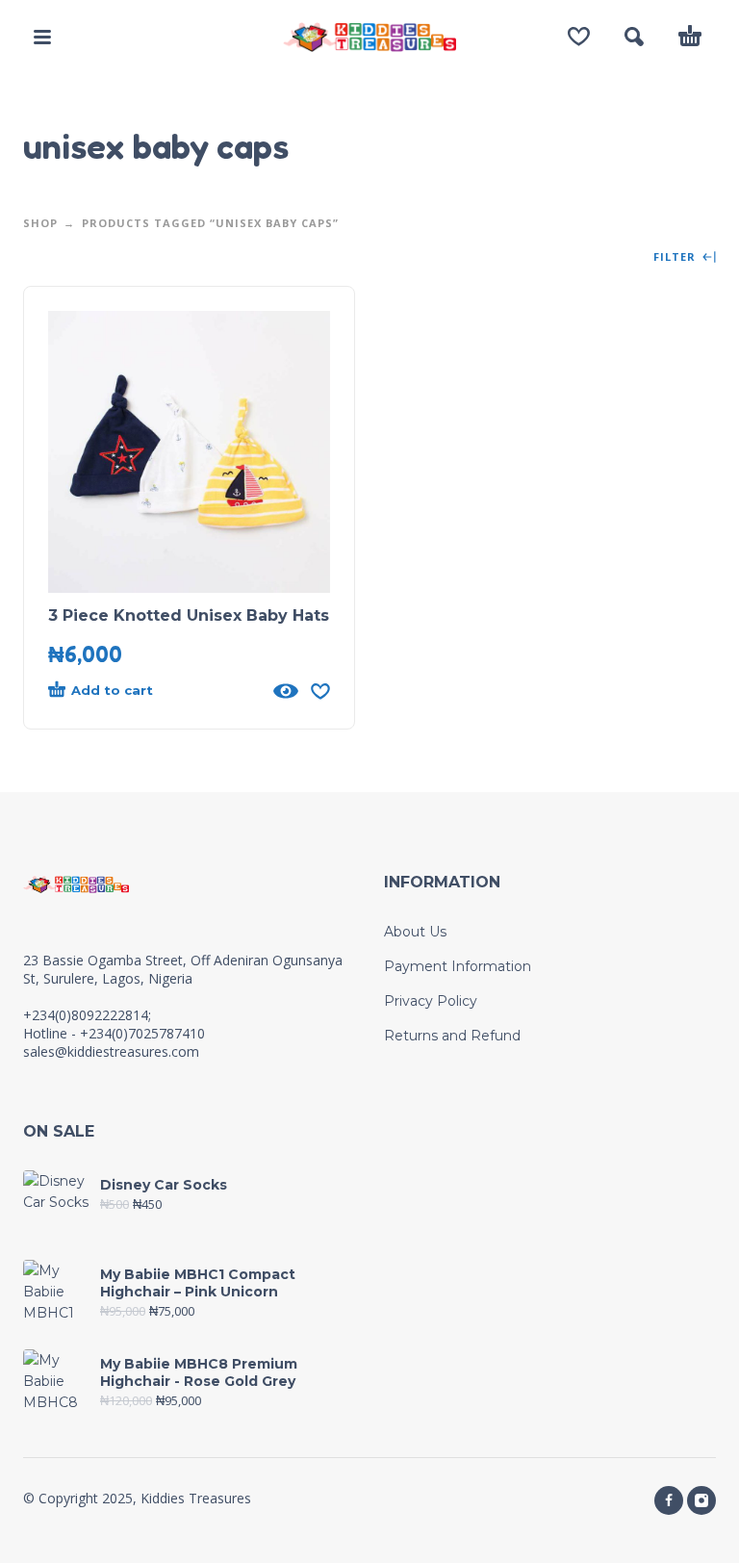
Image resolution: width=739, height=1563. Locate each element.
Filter (676, 257)
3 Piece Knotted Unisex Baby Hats (188, 615)
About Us (415, 931)
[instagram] (701, 1500)
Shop (40, 223)
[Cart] (689, 36)
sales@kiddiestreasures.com (111, 1051)
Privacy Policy (430, 1001)
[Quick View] (285, 691)
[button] (42, 37)
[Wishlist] (579, 36)
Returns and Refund (452, 1035)
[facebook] (668, 1500)
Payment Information (457, 966)
